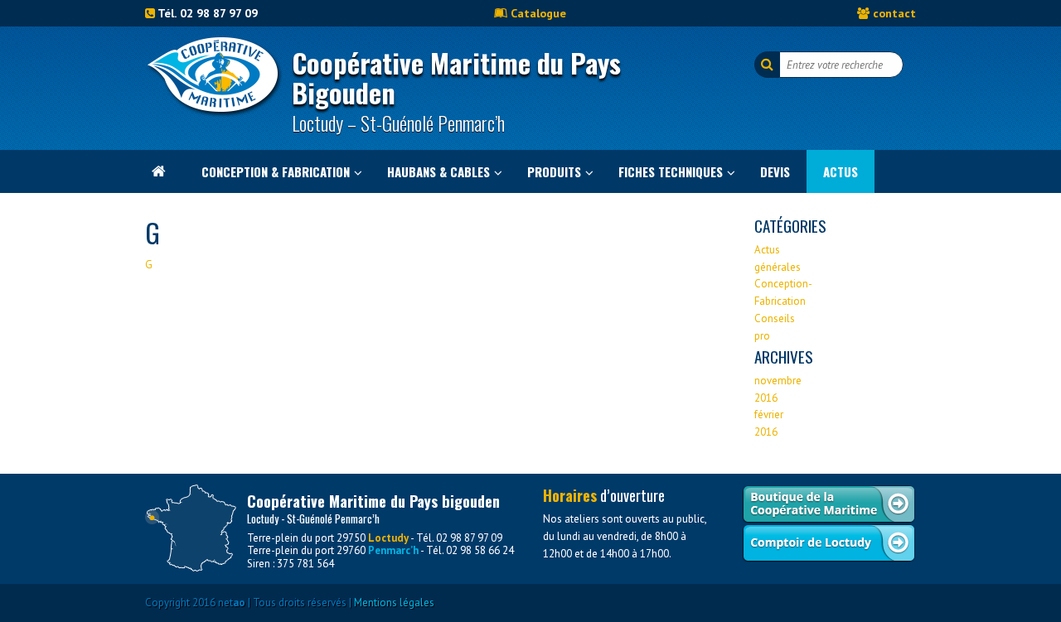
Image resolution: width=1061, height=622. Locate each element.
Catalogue (538, 13)
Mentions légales (394, 602)
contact (894, 13)
